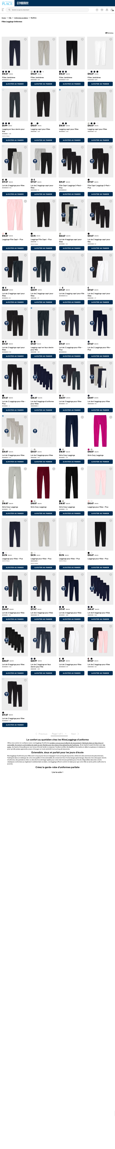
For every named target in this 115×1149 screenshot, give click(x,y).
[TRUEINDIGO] (6, 72)
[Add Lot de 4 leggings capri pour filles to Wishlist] (82, 201)
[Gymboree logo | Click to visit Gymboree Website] (23, 3)
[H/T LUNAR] (63, 449)
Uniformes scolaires (21, 18)
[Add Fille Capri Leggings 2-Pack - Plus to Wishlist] (110, 147)
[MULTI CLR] (60, 234)
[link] (97, 10)
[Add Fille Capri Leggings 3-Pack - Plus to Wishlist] (82, 147)
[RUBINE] (32, 501)
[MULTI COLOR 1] (60, 342)
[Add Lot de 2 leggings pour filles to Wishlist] (25, 147)
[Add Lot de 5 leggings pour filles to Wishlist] (110, 574)
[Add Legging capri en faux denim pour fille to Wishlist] (53, 309)
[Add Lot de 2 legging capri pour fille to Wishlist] (82, 255)
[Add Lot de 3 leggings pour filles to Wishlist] (82, 363)
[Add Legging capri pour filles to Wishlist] (53, 91)
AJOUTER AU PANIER (15, 84)
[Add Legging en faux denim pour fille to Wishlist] (25, 91)
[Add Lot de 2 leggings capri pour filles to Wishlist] (53, 147)
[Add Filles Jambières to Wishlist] (25, 39)
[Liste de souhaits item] (102, 11)
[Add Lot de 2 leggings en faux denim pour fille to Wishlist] (53, 626)
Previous (43, 733)
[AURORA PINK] (89, 449)
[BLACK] (9, 72)
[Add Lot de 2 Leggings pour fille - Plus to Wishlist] (82, 309)
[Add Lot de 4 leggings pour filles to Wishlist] (110, 363)
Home (4, 18)
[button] (102, 10)
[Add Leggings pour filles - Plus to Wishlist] (110, 468)
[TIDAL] (3, 72)
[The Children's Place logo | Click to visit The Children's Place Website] (7, 3)
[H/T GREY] (32, 72)
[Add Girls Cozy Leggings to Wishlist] (82, 417)
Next (73, 733)
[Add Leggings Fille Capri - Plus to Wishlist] (25, 201)
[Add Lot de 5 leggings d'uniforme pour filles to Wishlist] (53, 363)
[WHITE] (12, 72)
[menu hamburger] (3, 10)
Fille (10, 18)
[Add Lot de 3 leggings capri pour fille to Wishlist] (110, 201)
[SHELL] (3, 234)
